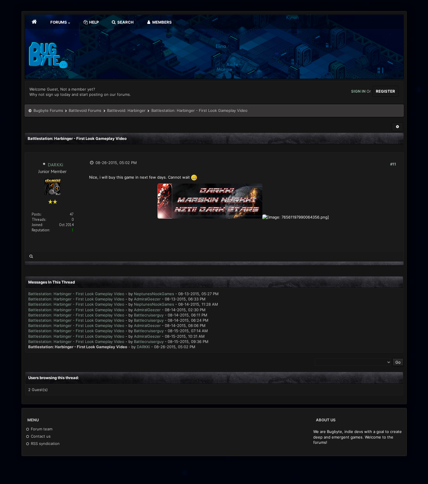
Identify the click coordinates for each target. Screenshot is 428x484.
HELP (93, 22)
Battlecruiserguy (149, 315)
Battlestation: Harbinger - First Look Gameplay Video (76, 293)
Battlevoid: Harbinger (126, 110)
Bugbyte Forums (48, 110)
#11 (393, 164)
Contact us (40, 436)
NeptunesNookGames (154, 293)
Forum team (41, 429)
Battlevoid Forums (85, 110)
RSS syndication (45, 443)
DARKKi (55, 165)
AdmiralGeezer (147, 299)
